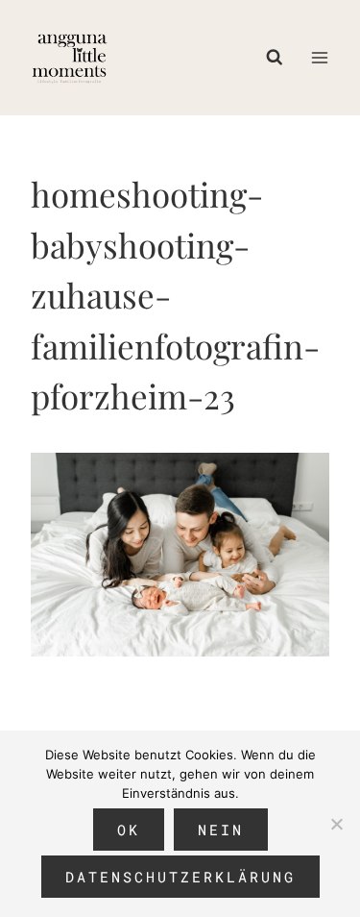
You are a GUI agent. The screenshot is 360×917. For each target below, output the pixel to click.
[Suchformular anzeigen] (279, 57)
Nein (221, 829)
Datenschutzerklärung (180, 876)
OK (128, 829)
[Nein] (336, 823)
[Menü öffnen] (319, 57)
